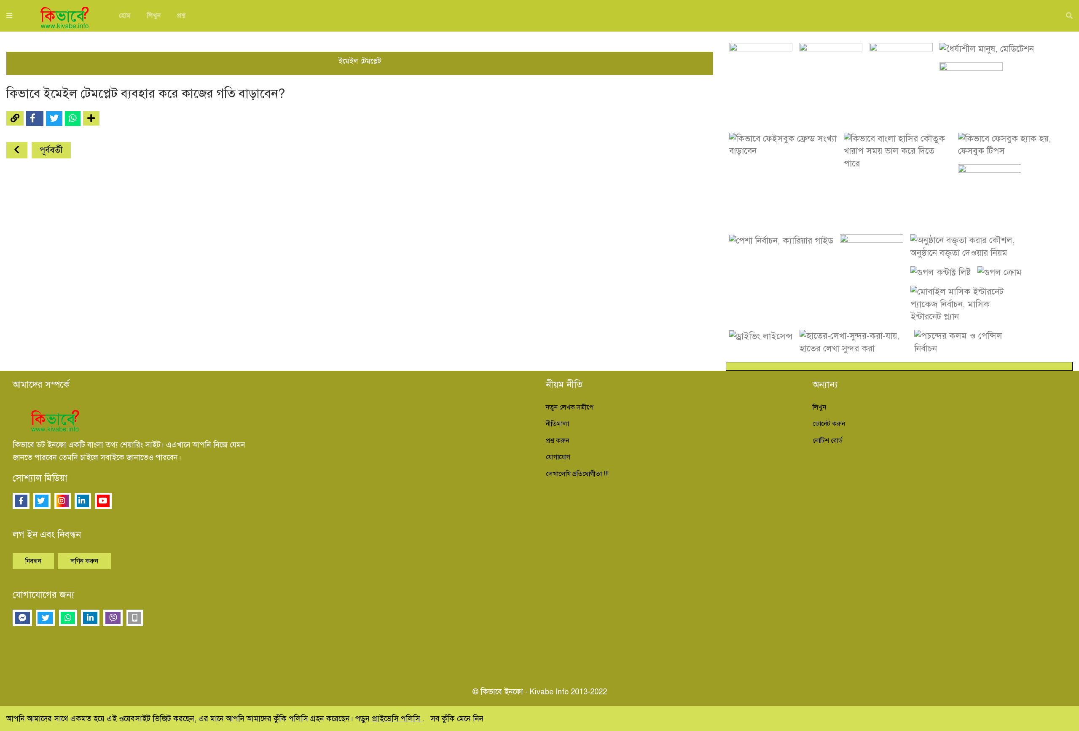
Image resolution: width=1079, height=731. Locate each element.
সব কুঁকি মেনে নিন (456, 718)
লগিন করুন (84, 561)
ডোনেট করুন (829, 424)
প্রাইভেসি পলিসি (397, 718)
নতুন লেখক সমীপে (569, 407)
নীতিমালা (557, 424)
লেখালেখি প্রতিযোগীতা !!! (577, 474)
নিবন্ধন (33, 561)
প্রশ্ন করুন (557, 440)
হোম (125, 15)
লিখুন (154, 15)
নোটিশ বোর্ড (828, 440)
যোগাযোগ (558, 457)
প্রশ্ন (181, 15)
